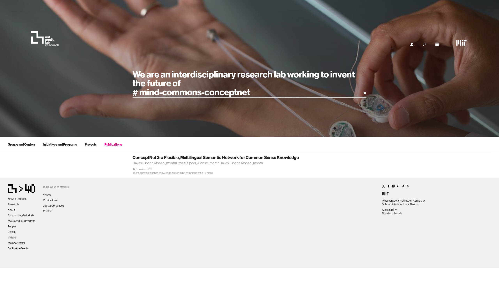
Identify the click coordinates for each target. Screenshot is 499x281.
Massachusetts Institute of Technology (404, 200)
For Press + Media (18, 248)
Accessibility (389, 209)
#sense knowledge (160, 172)
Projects (91, 144)
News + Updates (17, 198)
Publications (113, 144)
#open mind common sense (187, 172)
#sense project (141, 172)
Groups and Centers (21, 144)
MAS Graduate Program (21, 220)
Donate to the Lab (392, 213)
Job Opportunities (53, 205)
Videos (12, 237)
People (12, 226)
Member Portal (16, 243)
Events (12, 231)
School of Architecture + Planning (400, 204)
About (11, 210)
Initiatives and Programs (60, 144)
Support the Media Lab (21, 215)
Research (13, 204)
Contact (47, 211)
